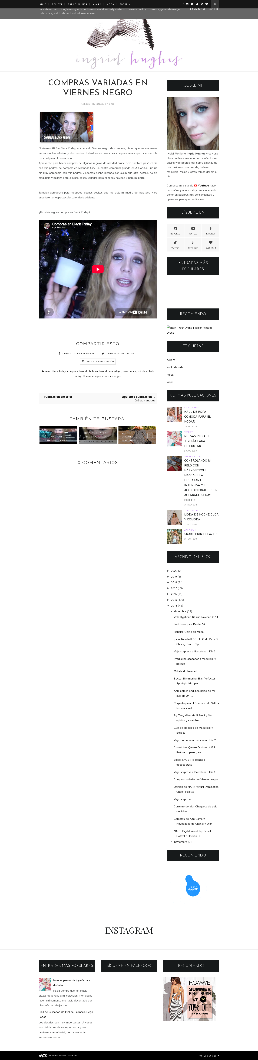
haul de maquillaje (110, 371)
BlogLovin (211, 248)
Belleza (57, 4)
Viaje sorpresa (182, 799)
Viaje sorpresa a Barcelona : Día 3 (195, 652)
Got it (214, 9)
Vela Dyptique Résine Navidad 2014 (196, 617)
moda (170, 375)
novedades (129, 371)
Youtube (193, 234)
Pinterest (193, 248)
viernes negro (112, 376)
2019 (174, 577)
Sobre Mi (125, 4)
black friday (58, 371)
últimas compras (93, 376)
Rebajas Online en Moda (189, 632)
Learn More (197, 9)
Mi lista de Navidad (185, 671)
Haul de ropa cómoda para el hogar (197, 417)
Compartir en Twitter (121, 353)
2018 (174, 583)
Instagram (175, 234)
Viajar (97, 4)
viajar (170, 382)
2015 (174, 600)
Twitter (175, 248)
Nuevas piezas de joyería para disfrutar (198, 441)
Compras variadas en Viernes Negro (196, 780)
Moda (110, 4)
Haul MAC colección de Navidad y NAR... (57, 438)
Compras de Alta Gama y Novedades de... (95, 436)
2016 (174, 594)
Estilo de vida (77, 4)
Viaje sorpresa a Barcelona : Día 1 (194, 772)
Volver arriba (208, 1056)
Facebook (210, 234)
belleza (171, 360)
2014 (174, 606)
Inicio (43, 4)
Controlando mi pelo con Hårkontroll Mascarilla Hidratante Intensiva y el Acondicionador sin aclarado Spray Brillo (201, 480)
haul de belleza (89, 371)
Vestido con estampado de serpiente (132, 436)
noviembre (180, 842)
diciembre (180, 612)
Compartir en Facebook (78, 353)
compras (72, 371)
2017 (174, 588)
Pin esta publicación (100, 361)
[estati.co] (43, 1055)
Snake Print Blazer (200, 534)
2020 (174, 571)
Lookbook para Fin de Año (190, 625)
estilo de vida (175, 367)
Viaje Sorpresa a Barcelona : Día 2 (195, 740)
